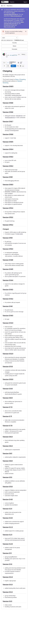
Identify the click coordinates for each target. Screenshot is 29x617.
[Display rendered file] (8, 66)
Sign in (25, 2)
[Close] (27, 10)
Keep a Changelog (20, 79)
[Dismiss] (26, 31)
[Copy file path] (18, 62)
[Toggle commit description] (19, 54)
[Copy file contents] (18, 66)
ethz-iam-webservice (7, 40)
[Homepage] (5, 2)
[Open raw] (20, 66)
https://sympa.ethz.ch (16, 16)
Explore (12, 2)
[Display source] (4, 66)
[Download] (23, 66)
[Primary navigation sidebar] (2, 5)
